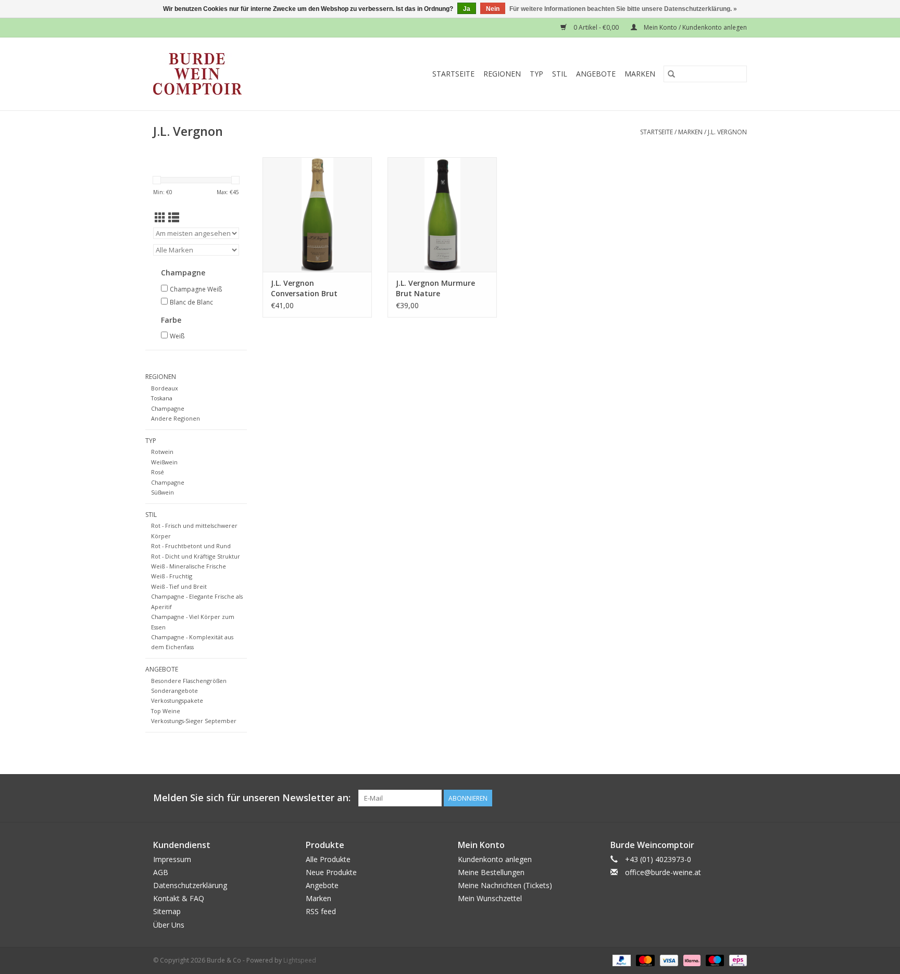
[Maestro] (714, 959)
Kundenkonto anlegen (495, 859)
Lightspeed (299, 960)
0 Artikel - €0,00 (596, 27)
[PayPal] (620, 959)
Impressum (172, 859)
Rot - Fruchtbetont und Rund (191, 546)
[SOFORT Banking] (691, 959)
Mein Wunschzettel (490, 898)
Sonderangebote (174, 690)
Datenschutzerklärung (190, 885)
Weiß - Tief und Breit (179, 586)
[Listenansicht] (173, 217)
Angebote (596, 74)
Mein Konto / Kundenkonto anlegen (694, 27)
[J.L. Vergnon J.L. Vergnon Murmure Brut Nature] (442, 214)
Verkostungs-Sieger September (193, 721)
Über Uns (168, 925)
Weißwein (164, 462)
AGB (160, 872)
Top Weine (165, 711)
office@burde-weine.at (663, 872)
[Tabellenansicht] (160, 217)
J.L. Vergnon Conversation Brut (304, 288)
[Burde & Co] (217, 74)
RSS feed (321, 911)
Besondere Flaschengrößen (189, 681)
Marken (639, 74)
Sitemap (167, 911)
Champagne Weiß (196, 289)
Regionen (502, 74)
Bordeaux (164, 388)
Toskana (161, 398)
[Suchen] (671, 74)
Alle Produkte (328, 859)
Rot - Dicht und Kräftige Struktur (195, 556)
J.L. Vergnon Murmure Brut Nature (435, 288)
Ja (466, 8)
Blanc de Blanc (191, 302)
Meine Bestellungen (491, 872)
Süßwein (162, 492)
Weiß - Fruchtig (171, 576)
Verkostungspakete (177, 700)
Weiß (177, 336)
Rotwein (162, 452)
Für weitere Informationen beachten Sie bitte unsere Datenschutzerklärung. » (623, 8)
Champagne (167, 408)
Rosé (157, 472)
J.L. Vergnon (727, 132)
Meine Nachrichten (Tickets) (505, 885)
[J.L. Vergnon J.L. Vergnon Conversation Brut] (317, 214)
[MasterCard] (644, 959)
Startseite (453, 74)
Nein (492, 8)
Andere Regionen (175, 418)
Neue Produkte (331, 872)
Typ (536, 74)
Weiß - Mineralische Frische (188, 566)
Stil (559, 74)
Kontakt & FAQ (178, 898)
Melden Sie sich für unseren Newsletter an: (252, 797)
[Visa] (668, 959)
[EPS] (736, 959)
